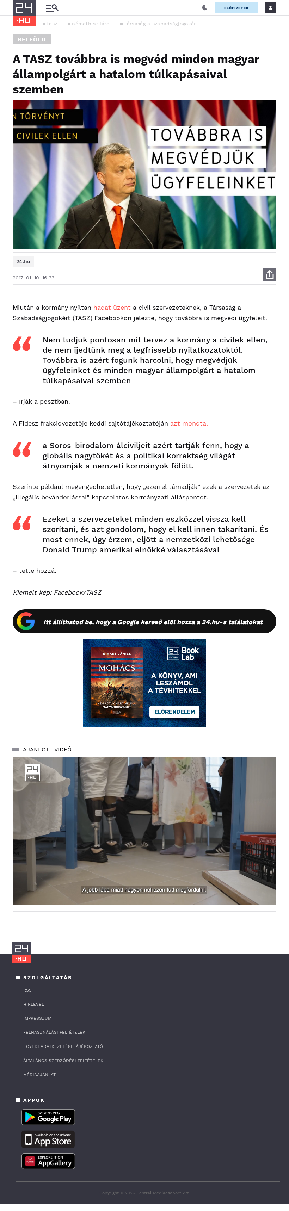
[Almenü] (52, 8)
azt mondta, (189, 423)
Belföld (32, 39)
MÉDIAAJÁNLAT (39, 1074)
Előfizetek (236, 8)
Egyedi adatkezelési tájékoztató (63, 1046)
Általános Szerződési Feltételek (63, 1060)
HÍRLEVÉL (33, 1004)
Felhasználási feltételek (54, 1032)
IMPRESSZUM (37, 1018)
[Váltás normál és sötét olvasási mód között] (205, 8)
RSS (27, 990)
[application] (144, 831)
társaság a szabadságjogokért (161, 23)
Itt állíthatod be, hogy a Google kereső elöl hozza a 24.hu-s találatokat (153, 622)
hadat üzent (112, 307)
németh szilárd (91, 23)
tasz (52, 23)
